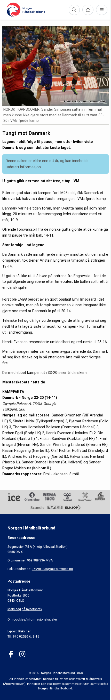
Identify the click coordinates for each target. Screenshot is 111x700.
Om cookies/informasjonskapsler (32, 619)
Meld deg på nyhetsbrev (24, 609)
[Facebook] (10, 654)
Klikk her (24, 631)
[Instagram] (22, 654)
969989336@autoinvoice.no (52, 569)
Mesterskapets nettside (23, 382)
